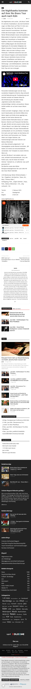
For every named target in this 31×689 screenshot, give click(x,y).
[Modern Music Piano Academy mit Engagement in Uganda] (5, 469)
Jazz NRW (16, 238)
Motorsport (6, 611)
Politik (25, 614)
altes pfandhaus (14, 598)
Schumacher (6, 619)
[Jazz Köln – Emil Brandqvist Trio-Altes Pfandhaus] (5, 321)
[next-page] (5, 334)
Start (3, 5)
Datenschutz (17, 654)
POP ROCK (8, 650)
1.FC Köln (6, 598)
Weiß (13, 622)
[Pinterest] (9, 248)
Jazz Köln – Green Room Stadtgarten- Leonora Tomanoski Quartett (19, 328)
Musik (14, 611)
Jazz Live (11, 238)
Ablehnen (5, 680)
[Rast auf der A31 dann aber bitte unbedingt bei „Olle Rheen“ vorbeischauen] (5, 516)
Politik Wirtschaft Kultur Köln (10, 443)
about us (4, 504)
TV (26, 619)
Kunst (26, 606)
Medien (18, 609)
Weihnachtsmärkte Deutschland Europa (13, 563)
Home (3, 650)
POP (7, 616)
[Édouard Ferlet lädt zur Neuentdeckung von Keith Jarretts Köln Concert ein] (5, 314)
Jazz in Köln (5, 450)
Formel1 (13, 603)
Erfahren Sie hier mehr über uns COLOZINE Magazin (15, 645)
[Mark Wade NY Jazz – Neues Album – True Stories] (5, 483)
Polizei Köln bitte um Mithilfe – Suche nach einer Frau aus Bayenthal (22, 259)
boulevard (24, 598)
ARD (19, 598)
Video (9, 622)
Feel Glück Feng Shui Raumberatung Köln (13, 543)
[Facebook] (3, 248)
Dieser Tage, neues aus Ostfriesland (19, 474)
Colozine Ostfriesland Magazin (10, 541)
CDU (14, 601)
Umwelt (4, 622)
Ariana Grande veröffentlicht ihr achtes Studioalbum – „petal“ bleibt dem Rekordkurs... (19, 395)
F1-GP (26, 601)
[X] (6, 248)
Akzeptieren (14, 680)
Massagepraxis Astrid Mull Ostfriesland (13, 561)
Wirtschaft (18, 622)
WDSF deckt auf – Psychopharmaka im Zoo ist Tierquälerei (8, 259)
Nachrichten (22, 611)
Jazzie (4, 18)
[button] (2, 2)
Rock (11, 617)
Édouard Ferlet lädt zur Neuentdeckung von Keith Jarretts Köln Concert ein (17, 314)
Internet (20, 603)
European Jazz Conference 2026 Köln (18, 420)
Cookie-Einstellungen (8, 657)
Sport (12, 619)
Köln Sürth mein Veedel (9, 446)
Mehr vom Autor (17, 308)
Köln (21, 238)
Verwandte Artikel (6, 308)
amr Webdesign (6, 559)
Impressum (11, 686)
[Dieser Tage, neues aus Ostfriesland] (5, 476)
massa (13, 609)
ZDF (22, 622)
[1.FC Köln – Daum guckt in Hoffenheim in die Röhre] (5, 523)
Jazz (6, 5)
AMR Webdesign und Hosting (14, 500)
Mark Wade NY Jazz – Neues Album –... (19, 482)
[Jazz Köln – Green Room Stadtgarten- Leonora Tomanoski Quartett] (5, 328)
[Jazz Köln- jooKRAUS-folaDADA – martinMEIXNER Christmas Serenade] (5, 380)
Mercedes (25, 609)
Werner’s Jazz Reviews (8, 452)
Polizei (3, 617)
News (13, 614)
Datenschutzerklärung (18, 686)
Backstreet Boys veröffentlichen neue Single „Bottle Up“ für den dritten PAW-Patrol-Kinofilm (19, 402)
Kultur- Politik (15, 652)
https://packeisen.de (16, 270)
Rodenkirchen (17, 617)
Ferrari (4, 604)
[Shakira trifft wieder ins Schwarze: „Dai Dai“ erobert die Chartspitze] (5, 410)
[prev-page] (2, 334)
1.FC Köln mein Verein (8, 448)
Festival (8, 603)
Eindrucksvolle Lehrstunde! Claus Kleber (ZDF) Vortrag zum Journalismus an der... (18, 530)
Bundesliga (7, 601)
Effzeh (21, 601)
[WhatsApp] (13, 248)
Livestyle (26, 650)
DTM (17, 601)
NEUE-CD (5, 614)
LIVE (9, 609)
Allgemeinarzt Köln (7, 556)
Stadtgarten (4, 240)
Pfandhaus (19, 614)
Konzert (25, 238)
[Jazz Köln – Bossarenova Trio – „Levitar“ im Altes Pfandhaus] (5, 388)
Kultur (22, 606)
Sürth (22, 619)
